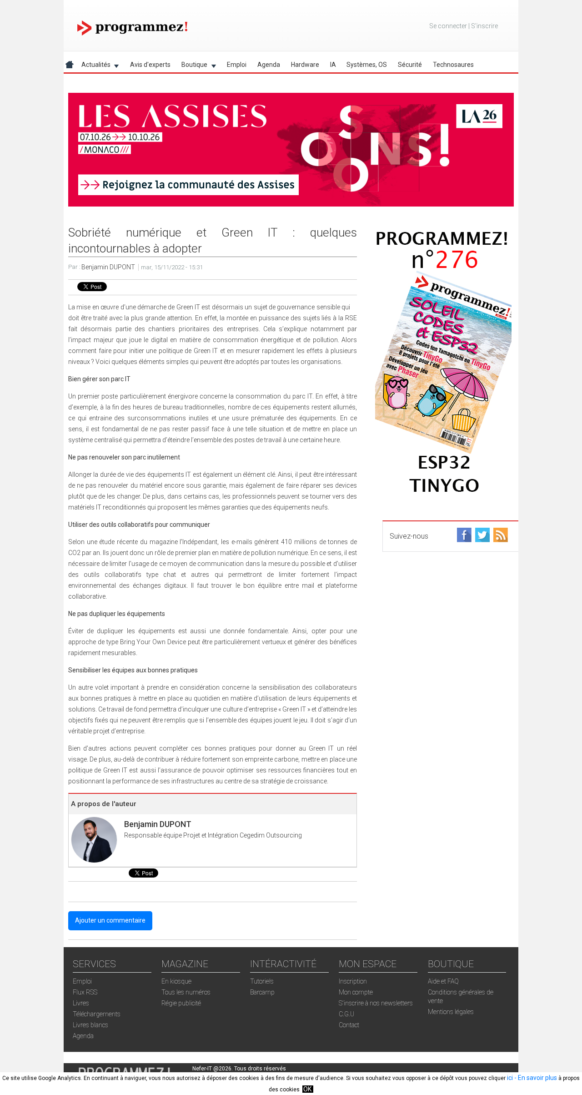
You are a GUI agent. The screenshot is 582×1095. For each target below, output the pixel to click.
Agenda (268, 64)
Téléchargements (96, 1014)
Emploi (236, 64)
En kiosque (176, 981)
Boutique (191, 66)
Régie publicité (181, 1003)
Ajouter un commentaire (110, 920)
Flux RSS (85, 992)
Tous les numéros (186, 992)
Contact (349, 1025)
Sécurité (410, 64)
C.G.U (346, 1014)
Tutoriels (262, 981)
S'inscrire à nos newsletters (376, 1003)
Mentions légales (451, 1011)
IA (333, 64)
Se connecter (448, 26)
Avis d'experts (150, 64)
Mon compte (356, 992)
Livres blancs (90, 1025)
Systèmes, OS (366, 64)
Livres (81, 1003)
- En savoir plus (535, 1077)
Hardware (305, 64)
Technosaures (453, 64)
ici (510, 1077)
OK (307, 1089)
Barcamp (262, 992)
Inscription (353, 981)
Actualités (93, 66)
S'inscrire (484, 26)
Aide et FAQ (443, 981)
